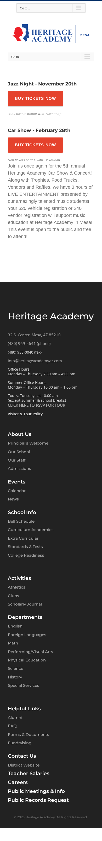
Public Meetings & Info (36, 791)
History (15, 677)
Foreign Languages (27, 634)
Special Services (23, 685)
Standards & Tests (25, 546)
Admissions (19, 468)
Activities (19, 578)
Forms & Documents (28, 734)
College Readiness (26, 555)
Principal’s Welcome (28, 443)
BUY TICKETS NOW (35, 98)
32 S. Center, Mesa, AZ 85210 (34, 334)
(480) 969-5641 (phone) (29, 343)
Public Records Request (38, 800)
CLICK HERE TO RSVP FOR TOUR (36, 405)
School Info (22, 512)
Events (16, 482)
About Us (19, 434)
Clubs (13, 595)
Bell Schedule (21, 521)
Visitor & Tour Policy (25, 413)
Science (15, 668)
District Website (23, 765)
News (13, 499)
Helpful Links (24, 709)
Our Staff (16, 460)
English (15, 626)
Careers (18, 782)
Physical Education (27, 660)
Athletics (16, 587)
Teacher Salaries (28, 773)
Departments (25, 617)
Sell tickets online (23, 114)
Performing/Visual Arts (30, 651)
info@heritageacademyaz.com (35, 360)
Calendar (17, 490)
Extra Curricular (23, 538)
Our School (19, 451)
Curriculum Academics (31, 529)
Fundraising (19, 742)
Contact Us (22, 756)
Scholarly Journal (25, 604)
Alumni (15, 717)
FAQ (12, 725)
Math (13, 643)
